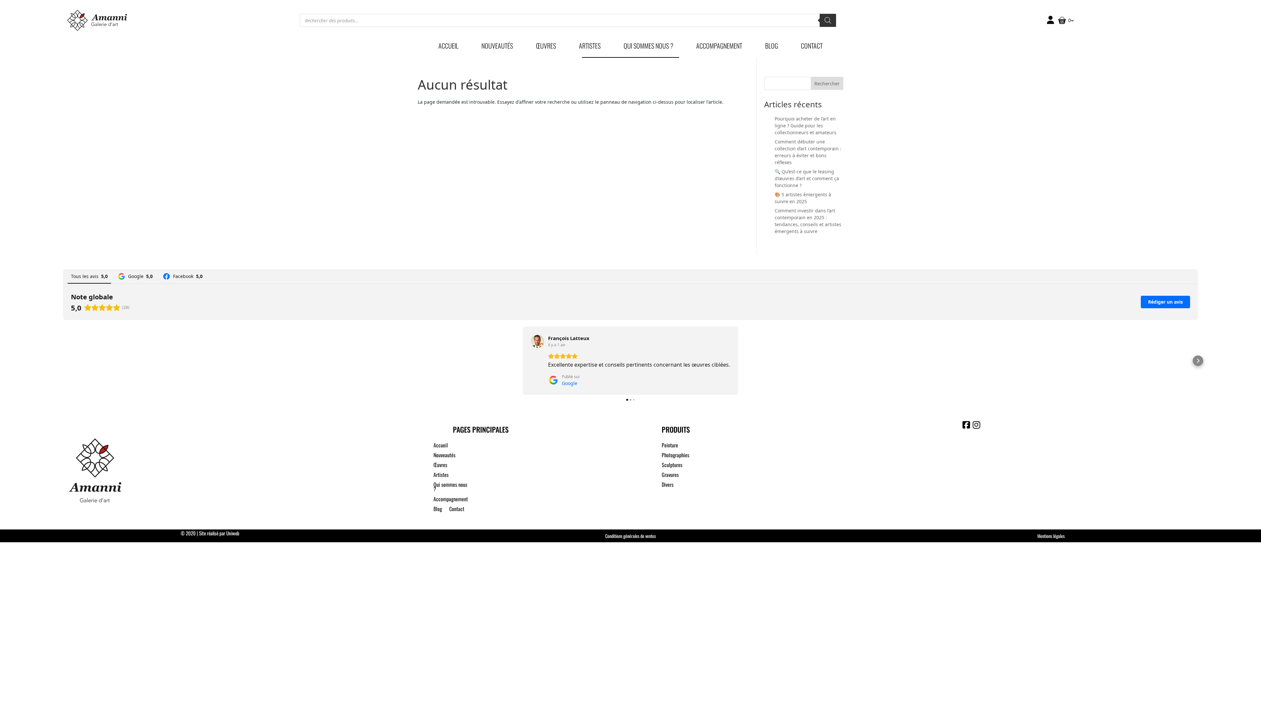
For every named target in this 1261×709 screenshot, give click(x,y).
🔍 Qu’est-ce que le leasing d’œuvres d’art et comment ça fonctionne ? (807, 178)
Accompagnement (719, 47)
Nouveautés (497, 47)
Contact (812, 47)
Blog (771, 47)
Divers (668, 485)
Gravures (670, 475)
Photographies (675, 456)
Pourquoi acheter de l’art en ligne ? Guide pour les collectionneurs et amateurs (805, 126)
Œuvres (546, 47)
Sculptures (672, 465)
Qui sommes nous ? (648, 47)
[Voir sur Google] (537, 341)
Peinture (670, 446)
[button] (63, 360)
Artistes (590, 47)
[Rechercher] (828, 20)
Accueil (448, 47)
